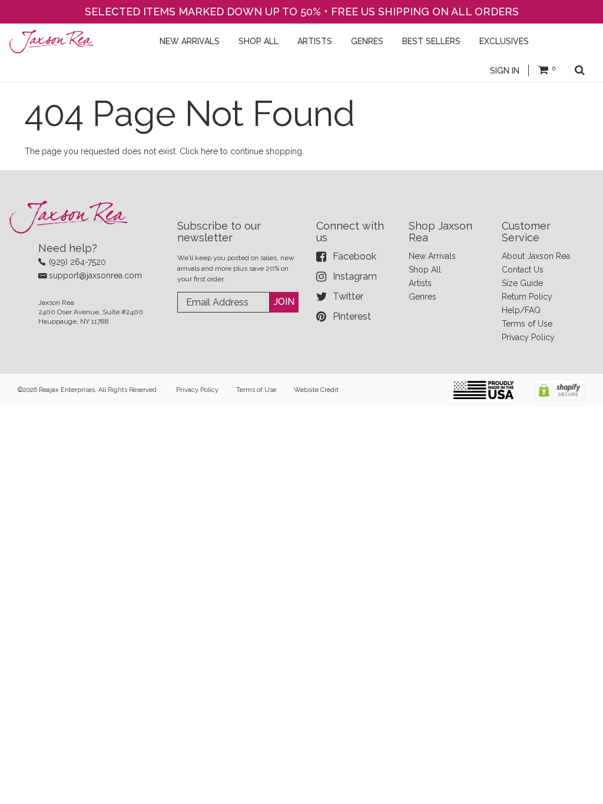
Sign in (504, 70)
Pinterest (352, 316)
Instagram (355, 276)
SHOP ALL (258, 41)
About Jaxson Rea (536, 256)
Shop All (425, 269)
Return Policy (527, 296)
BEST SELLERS (431, 41)
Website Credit (316, 390)
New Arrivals (432, 256)
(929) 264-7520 (77, 262)
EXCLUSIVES (504, 41)
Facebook (354, 256)
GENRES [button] (367, 41)
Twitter (348, 296)
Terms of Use (527, 323)
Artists (420, 283)
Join (284, 301)
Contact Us (523, 269)
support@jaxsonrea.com (95, 275)
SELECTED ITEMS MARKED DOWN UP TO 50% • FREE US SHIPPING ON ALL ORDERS (302, 11)
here (209, 151)
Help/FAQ (521, 310)
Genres (422, 296)
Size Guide (522, 283)
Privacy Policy (528, 337)
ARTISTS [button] (314, 41)
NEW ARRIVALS (190, 41)
